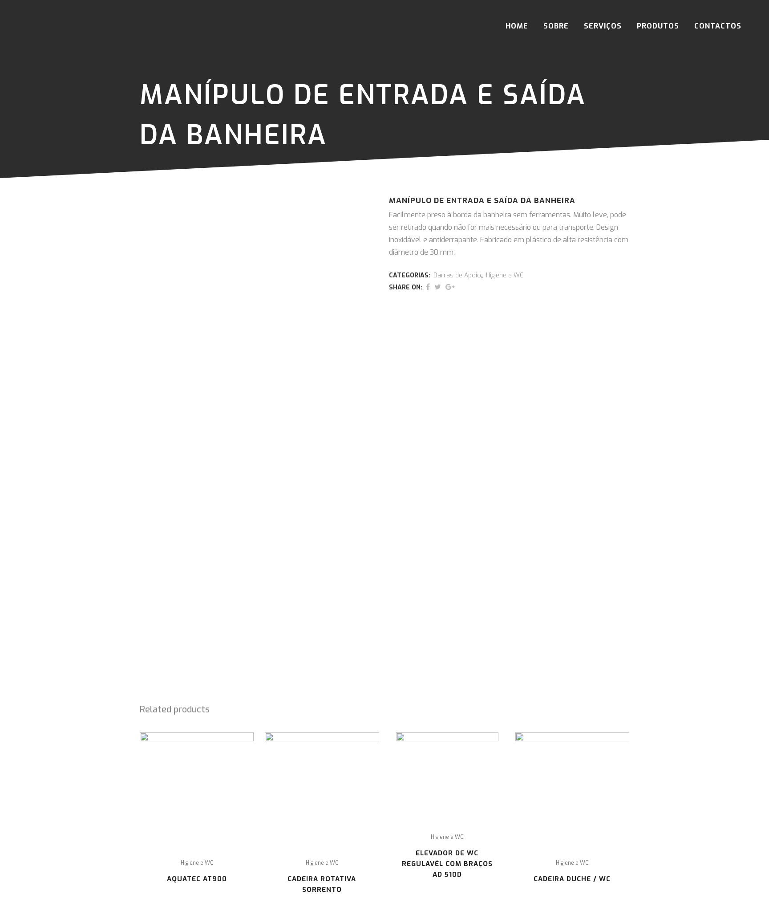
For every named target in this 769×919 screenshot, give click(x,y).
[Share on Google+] (450, 287)
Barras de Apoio (457, 275)
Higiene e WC (504, 275)
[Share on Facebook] (428, 287)
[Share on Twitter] (437, 287)
